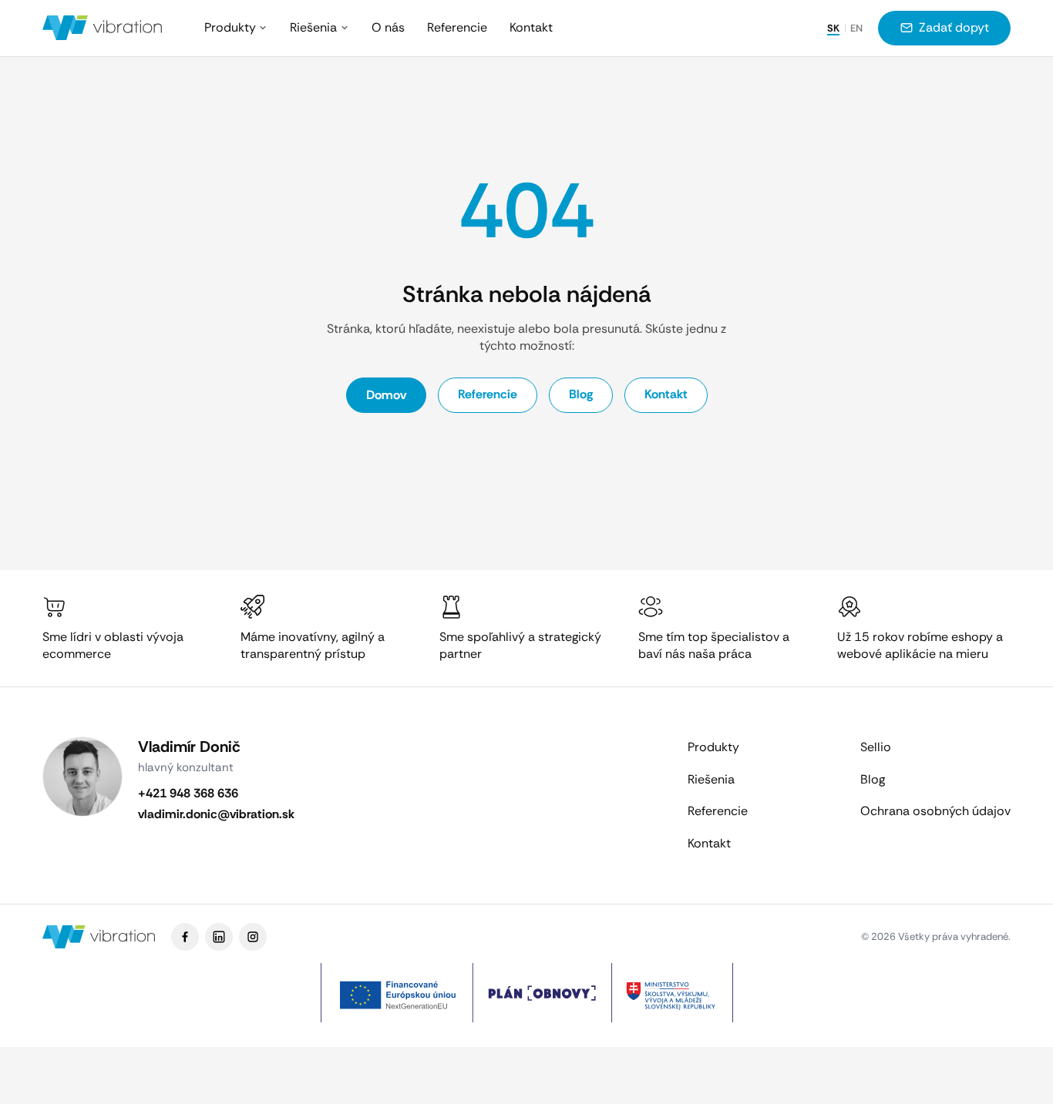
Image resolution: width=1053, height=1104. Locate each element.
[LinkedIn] (219, 937)
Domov (386, 395)
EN (856, 28)
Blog (581, 394)
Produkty (230, 27)
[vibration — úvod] (102, 27)
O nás (388, 27)
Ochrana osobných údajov (935, 811)
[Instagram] (253, 937)
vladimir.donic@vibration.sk (216, 814)
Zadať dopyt (954, 27)
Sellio (875, 747)
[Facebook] (185, 937)
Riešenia (313, 27)
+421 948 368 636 (188, 793)
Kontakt (531, 27)
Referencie (457, 27)
